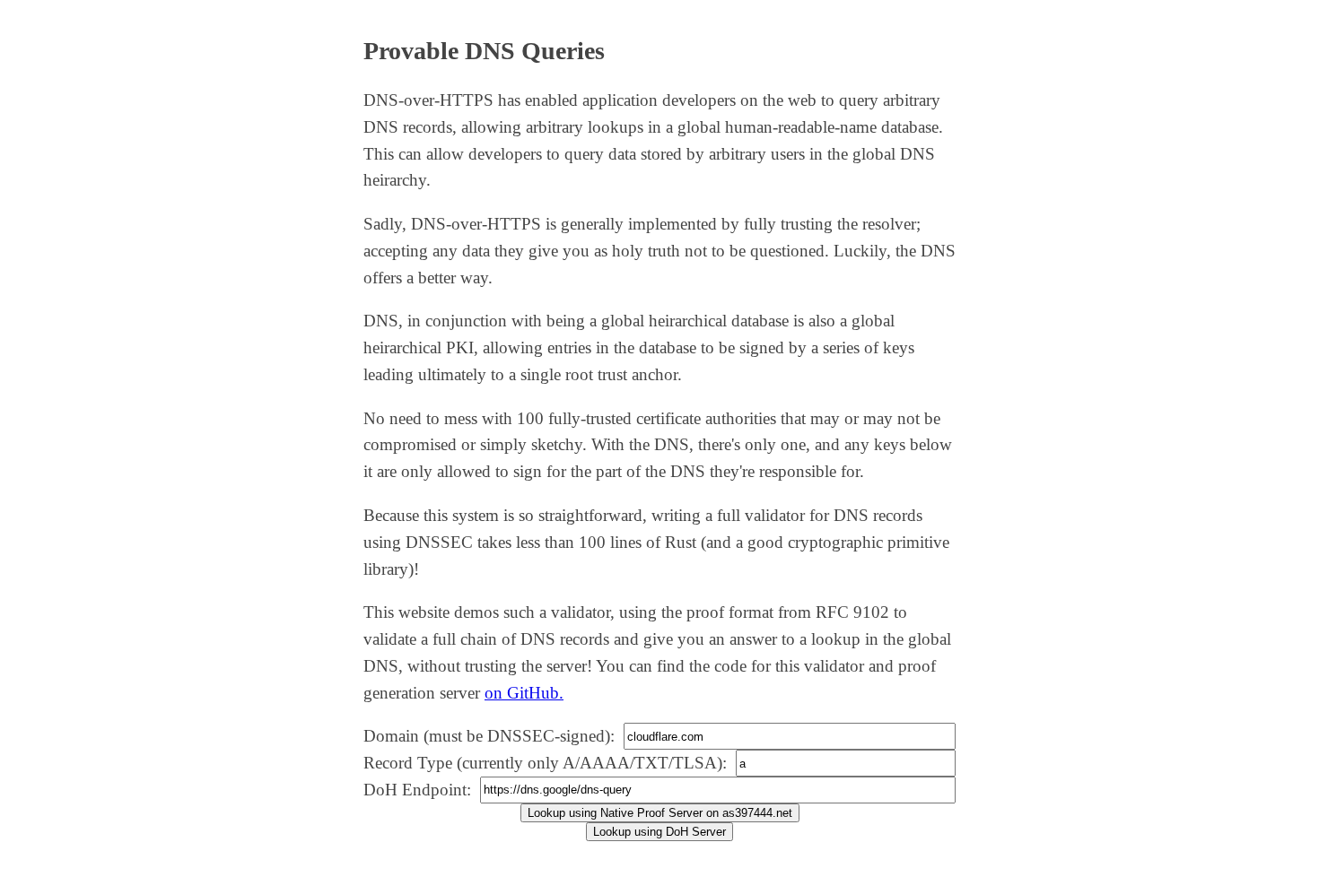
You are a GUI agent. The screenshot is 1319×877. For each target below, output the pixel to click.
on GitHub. (524, 692)
